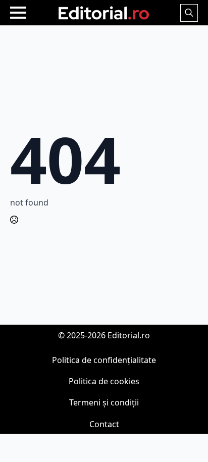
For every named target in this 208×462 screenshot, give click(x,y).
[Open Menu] (18, 13)
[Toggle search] (189, 13)
